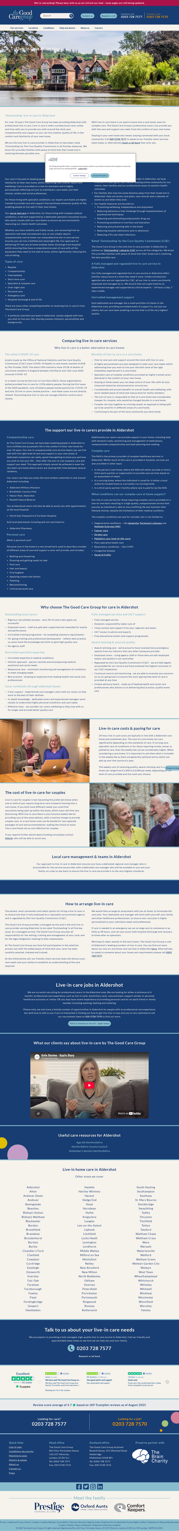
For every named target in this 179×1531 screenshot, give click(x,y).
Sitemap (73, 1522)
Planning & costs (18, 1455)
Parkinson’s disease (151, 523)
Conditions (48, 28)
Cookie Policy (82, 168)
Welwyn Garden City (146, 1263)
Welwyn (146, 1267)
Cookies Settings (48, 1522)
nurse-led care (18, 213)
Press (12, 1473)
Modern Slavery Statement (79, 1525)
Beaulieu (33, 1208)
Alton (33, 1191)
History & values (18, 1460)
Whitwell (146, 1289)
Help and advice (67, 28)
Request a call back (89, 1356)
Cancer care (101, 530)
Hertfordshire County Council (90, 1146)
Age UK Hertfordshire (89, 1142)
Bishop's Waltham (33, 1217)
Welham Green (146, 1259)
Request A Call (109, 16)
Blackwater (33, 1221)
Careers (99, 28)
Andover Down (33, 1195)
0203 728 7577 (94, 1348)
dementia (133, 523)
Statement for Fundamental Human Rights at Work (124, 1522)
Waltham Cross (146, 1238)
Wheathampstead (145, 1276)
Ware (145, 1242)
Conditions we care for (21, 1451)
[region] (90, 167)
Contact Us (87, 16)
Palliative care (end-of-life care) (112, 538)
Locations (33, 28)
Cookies (35, 1522)
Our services (16, 28)
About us (85, 28)
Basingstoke (33, 1204)
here (154, 948)
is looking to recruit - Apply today (89, 1023)
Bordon (33, 1225)
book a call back (131, 142)
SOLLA (9, 838)
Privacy (3, 1522)
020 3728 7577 (118, 139)
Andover (33, 1200)
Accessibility (62, 1522)
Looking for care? (127, 14)
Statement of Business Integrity (107, 1525)
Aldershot (33, 1187)
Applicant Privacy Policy (19, 1522)
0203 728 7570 (130, 1424)
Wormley (146, 1306)
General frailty (102, 554)
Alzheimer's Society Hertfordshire (89, 1150)
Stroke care (101, 534)
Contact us (15, 1468)
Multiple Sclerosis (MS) (107, 526)
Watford (145, 1255)
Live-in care (15, 1447)
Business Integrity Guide (89, 1522)
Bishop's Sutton (33, 1212)
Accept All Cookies (100, 175)
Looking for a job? (154, 14)
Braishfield (33, 1229)
